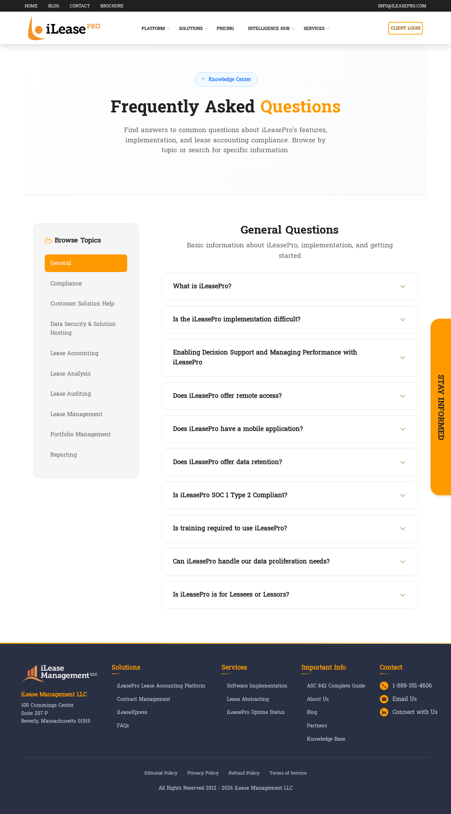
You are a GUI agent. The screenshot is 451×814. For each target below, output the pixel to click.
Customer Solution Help (82, 303)
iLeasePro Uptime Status (256, 712)
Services (314, 28)
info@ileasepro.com (402, 6)
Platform (153, 28)
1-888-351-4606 (412, 685)
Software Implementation (257, 686)
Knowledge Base (326, 739)
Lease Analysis (70, 374)
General (60, 263)
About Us (318, 699)
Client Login (405, 28)
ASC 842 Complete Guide (336, 686)
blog (53, 6)
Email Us (405, 699)
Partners (317, 726)
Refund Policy (244, 773)
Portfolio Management (80, 434)
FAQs (123, 726)
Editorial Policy (161, 773)
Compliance (66, 283)
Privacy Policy (203, 773)
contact (80, 6)
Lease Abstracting (248, 699)
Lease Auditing (70, 394)
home (31, 6)
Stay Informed (441, 407)
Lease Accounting (74, 353)
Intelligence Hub (269, 28)
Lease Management (76, 414)
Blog (312, 712)
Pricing (225, 28)
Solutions (191, 28)
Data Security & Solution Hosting (83, 328)
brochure (112, 6)
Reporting (63, 455)
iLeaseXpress (132, 712)
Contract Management (143, 699)
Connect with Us (415, 712)
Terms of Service (288, 773)
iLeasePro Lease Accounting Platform (161, 686)
